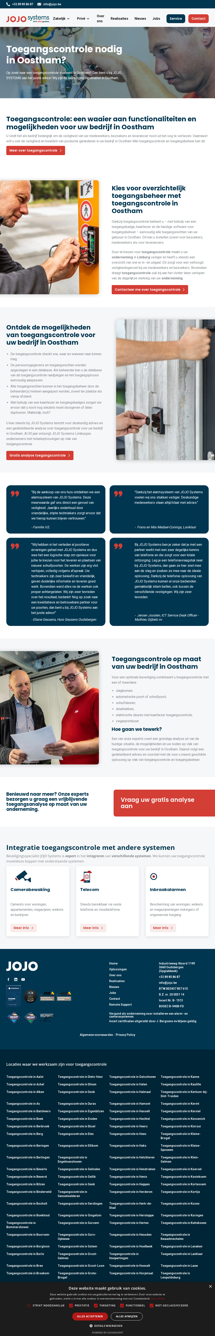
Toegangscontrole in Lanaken (181, 1246)
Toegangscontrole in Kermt (180, 1103)
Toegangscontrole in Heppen (129, 1184)
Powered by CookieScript (107, 1332)
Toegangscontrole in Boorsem (27, 1234)
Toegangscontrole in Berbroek (27, 1126)
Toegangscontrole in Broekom (27, 1273)
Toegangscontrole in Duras (77, 1103)
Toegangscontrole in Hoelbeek (130, 1246)
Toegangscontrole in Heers (128, 1126)
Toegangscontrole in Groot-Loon (81, 1265)
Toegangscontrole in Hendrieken (132, 1169)
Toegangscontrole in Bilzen (25, 1184)
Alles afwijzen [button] (127, 1316)
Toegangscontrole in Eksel (76, 1126)
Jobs (112, 992)
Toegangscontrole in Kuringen (182, 1215)
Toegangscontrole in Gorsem (78, 1223)
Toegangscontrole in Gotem (77, 1246)
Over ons (115, 975)
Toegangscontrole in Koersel (181, 1169)
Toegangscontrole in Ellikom (78, 1145)
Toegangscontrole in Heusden (130, 1234)
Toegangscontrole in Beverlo (26, 1169)
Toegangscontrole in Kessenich (183, 1118)
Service (176, 18)
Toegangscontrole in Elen (76, 1134)
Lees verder (158, 1298)
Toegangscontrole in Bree (24, 1265)
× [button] (210, 1286)
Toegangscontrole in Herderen (130, 1191)
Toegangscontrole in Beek (24, 1118)
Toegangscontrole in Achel (25, 1084)
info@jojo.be (168, 982)
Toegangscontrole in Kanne (180, 1076)
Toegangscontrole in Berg (24, 1134)
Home (113, 963)
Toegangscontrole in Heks (127, 1145)
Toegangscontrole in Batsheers (28, 1111)
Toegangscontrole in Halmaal (130, 1092)
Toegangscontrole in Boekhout (28, 1215)
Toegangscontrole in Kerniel (181, 1111)
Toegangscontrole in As (23, 1103)
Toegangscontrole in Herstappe (131, 1215)
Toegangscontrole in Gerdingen (80, 1203)
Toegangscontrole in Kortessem (183, 1184)
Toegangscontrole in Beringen (27, 1145)
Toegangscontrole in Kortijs (180, 1191)
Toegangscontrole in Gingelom (79, 1215)
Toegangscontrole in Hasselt (129, 1111)
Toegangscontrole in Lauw (179, 1265)
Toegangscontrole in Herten (129, 1223)
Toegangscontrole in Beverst (26, 1176)
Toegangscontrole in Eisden (77, 1118)
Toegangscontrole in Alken (25, 1092)
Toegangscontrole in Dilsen (77, 1084)
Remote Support (120, 1004)
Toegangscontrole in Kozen (180, 1203)
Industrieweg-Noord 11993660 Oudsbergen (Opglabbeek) (177, 967)
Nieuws (114, 987)
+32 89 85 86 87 (169, 977)
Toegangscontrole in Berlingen (28, 1157)
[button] (62, 18)
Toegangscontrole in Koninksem (183, 1176)
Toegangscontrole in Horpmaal (131, 1273)
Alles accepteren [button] (90, 1316)
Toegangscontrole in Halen (128, 1084)
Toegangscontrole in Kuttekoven (183, 1223)
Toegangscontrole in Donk (76, 1092)
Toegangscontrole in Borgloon (28, 1246)
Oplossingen (118, 969)
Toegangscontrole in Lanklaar (182, 1254)
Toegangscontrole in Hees (127, 1134)
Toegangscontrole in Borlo (25, 1254)
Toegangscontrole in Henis (128, 1176)
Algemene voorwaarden (96, 1034)
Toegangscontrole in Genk (76, 1184)
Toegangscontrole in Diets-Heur (80, 1076)
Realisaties (117, 981)
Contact (198, 18)
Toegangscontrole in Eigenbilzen (81, 1111)
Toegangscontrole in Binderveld (28, 1191)
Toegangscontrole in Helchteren (132, 1157)
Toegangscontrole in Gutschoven (132, 1076)
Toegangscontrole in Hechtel (129, 1118)
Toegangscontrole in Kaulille (181, 1084)
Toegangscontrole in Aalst (24, 1076)
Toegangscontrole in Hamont (129, 1103)
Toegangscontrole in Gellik (77, 1176)
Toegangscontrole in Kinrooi (181, 1126)
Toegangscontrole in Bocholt (26, 1203)
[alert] (107, 1309)
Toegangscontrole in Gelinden (79, 1169)
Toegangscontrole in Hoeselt (129, 1265)
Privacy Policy (125, 1034)
